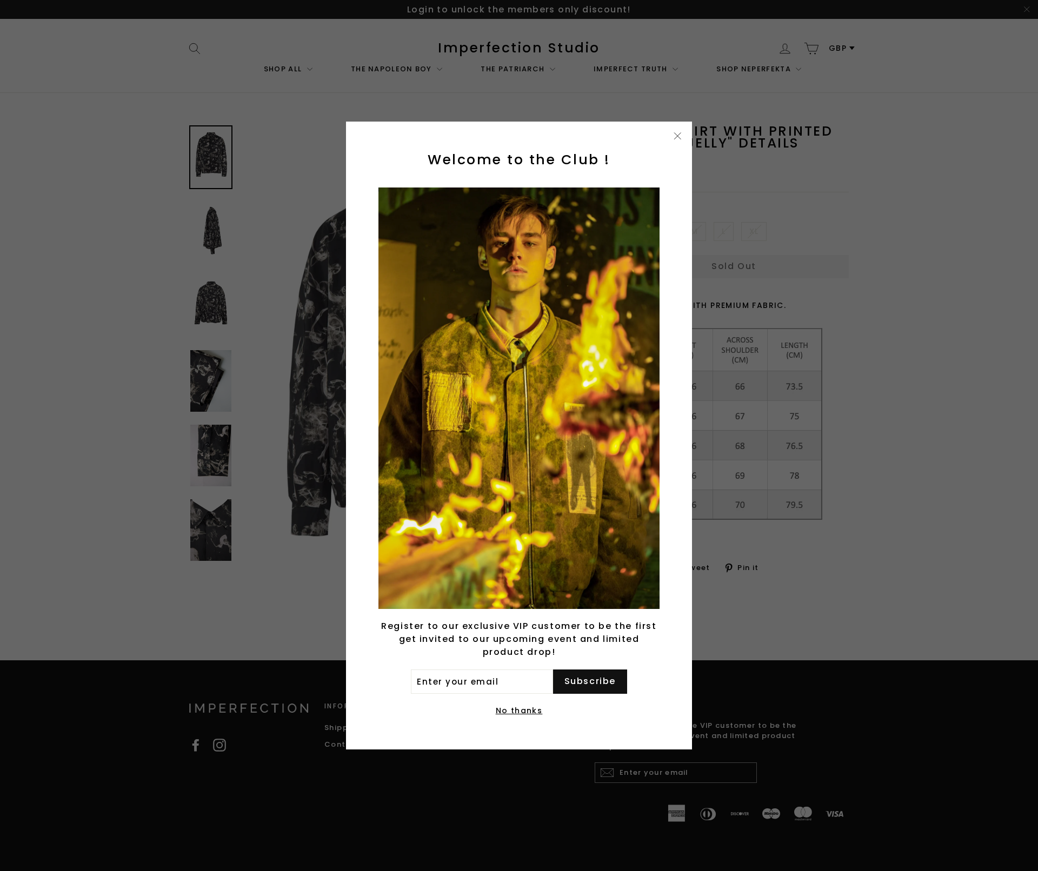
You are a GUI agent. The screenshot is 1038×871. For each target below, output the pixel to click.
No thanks (519, 710)
